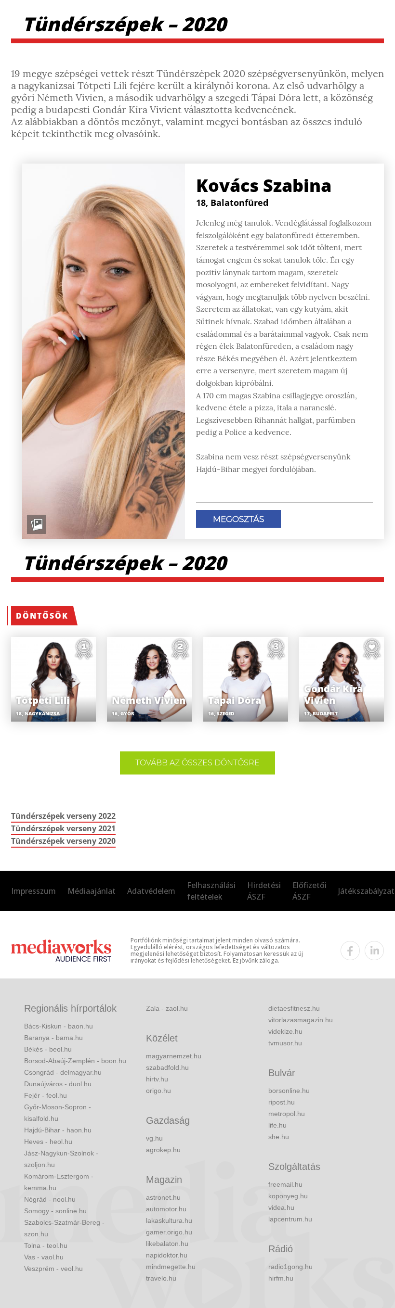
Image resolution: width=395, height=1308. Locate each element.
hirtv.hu (157, 1079)
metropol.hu (286, 1114)
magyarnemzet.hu (173, 1056)
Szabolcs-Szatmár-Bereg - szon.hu (64, 1228)
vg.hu (154, 1138)
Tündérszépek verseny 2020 (63, 841)
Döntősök (42, 615)
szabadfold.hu (167, 1067)
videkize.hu (285, 1031)
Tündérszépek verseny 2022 (63, 816)
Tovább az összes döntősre (197, 762)
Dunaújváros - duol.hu (58, 1084)
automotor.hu (166, 1209)
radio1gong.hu (290, 1266)
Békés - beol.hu (48, 1049)
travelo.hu (161, 1278)
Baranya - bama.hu (53, 1037)
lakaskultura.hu (169, 1220)
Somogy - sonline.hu (55, 1211)
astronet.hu (163, 1197)
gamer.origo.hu (169, 1232)
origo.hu (158, 1090)
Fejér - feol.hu (45, 1095)
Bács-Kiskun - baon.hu (58, 1026)
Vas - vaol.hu (44, 1257)
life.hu (277, 1125)
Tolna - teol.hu (45, 1245)
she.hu (278, 1137)
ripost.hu (281, 1102)
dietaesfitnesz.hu (294, 1008)
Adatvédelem (151, 891)
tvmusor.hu (285, 1043)
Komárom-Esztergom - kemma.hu (58, 1182)
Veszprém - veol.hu (53, 1268)
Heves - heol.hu (48, 1141)
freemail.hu (285, 1184)
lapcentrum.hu (290, 1219)
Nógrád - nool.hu (50, 1199)
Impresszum (33, 891)
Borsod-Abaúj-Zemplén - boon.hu (75, 1061)
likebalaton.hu (167, 1243)
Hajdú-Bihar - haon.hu (58, 1130)
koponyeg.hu (288, 1196)
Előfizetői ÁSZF (309, 891)
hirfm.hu (280, 1278)
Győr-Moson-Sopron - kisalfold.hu (57, 1112)
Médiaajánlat (91, 891)
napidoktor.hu (166, 1255)
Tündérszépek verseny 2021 (63, 828)
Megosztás (238, 519)
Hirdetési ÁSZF (264, 891)
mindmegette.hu (171, 1266)
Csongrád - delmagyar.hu (63, 1072)
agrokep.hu (163, 1150)
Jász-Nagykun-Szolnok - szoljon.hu (61, 1158)
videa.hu (281, 1207)
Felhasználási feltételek (211, 891)
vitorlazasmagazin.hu (300, 1020)
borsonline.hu (289, 1090)
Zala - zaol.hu (167, 1008)
